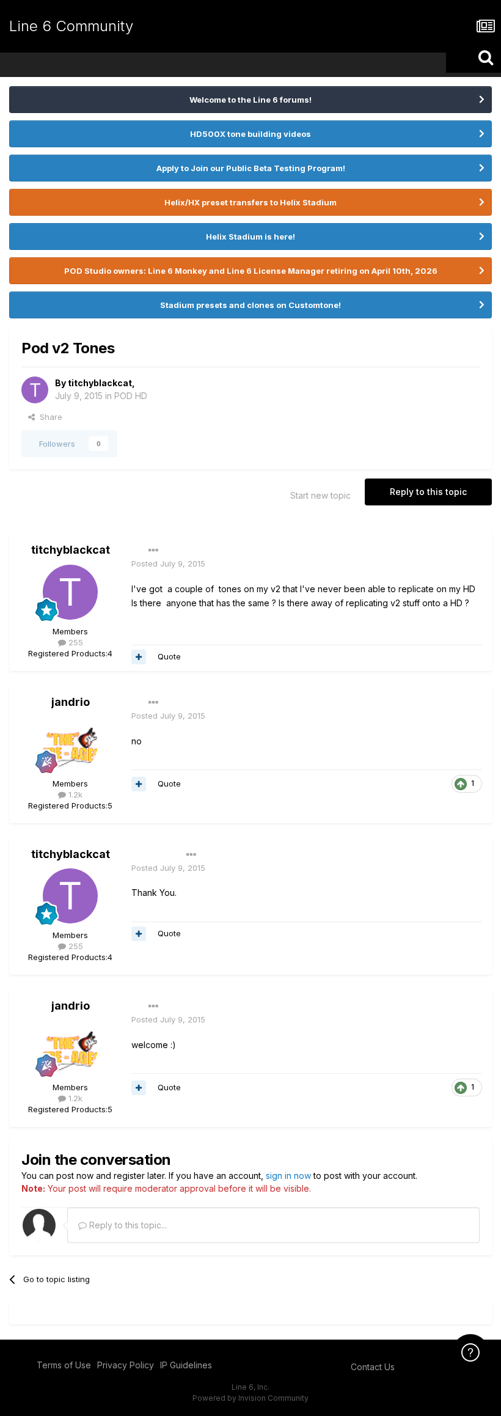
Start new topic (320, 495)
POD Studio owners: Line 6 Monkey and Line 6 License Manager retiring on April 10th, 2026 (250, 271)
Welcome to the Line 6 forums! (250, 100)
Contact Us (373, 1367)
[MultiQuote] (138, 657)
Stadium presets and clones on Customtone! (250, 305)
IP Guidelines (186, 1365)
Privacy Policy (125, 1365)
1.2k (74, 794)
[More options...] (153, 550)
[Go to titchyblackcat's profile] (34, 389)
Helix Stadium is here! (250, 236)
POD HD (130, 396)
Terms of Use (64, 1365)
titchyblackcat (100, 383)
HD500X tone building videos (250, 134)
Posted (168, 563)
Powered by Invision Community (250, 1398)
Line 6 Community (71, 26)
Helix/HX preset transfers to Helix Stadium (250, 202)
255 (74, 642)
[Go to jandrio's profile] (70, 744)
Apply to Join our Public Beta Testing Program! (250, 168)
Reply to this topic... (127, 1225)
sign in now (288, 1175)
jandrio (70, 701)
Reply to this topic (428, 491)
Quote (169, 656)
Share (48, 417)
